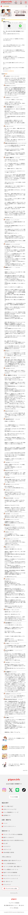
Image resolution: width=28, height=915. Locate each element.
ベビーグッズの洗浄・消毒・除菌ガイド (12, 866)
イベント (5, 823)
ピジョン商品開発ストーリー (10, 812)
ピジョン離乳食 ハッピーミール (10, 869)
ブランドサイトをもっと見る (11, 888)
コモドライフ (6, 849)
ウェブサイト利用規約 (14, 903)
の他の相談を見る (11, 70)
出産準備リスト (7, 815)
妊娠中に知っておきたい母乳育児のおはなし (13, 840)
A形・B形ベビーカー (8, 881)
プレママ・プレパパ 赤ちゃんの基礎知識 (12, 834)
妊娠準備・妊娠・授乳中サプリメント (12, 860)
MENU (26, 6)
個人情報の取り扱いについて (11, 905)
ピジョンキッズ (7, 884)
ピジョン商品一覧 (7, 806)
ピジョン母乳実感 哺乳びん (9, 863)
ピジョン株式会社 (14, 908)
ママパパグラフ (7, 846)
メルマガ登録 (14, 797)
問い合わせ (21, 905)
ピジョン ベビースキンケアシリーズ (11, 875)
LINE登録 (21, 3)
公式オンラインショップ (9, 809)
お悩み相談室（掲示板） (9, 852)
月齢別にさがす (15, 3)
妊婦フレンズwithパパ (8, 837)
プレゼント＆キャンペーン (9, 826)
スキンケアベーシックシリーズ (10, 878)
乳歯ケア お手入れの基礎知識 (10, 872)
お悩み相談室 (6, 6)
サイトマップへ (14, 893)
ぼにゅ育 (5, 843)
